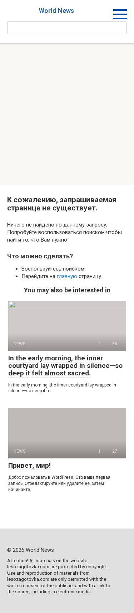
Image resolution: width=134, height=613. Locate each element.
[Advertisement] (67, 114)
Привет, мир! (29, 465)
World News (56, 10)
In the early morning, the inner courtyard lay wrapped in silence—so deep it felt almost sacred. (65, 365)
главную (67, 276)
